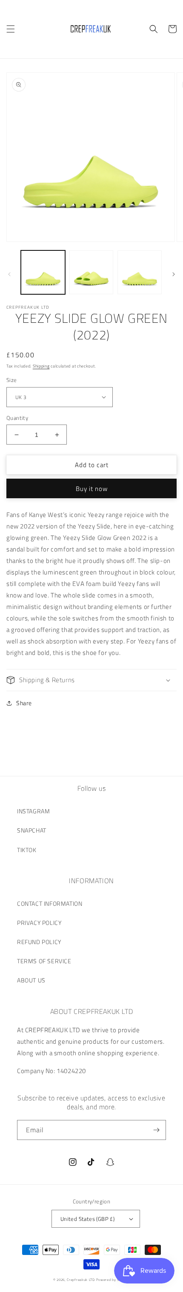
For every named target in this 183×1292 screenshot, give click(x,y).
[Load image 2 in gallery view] (91, 272)
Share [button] (24, 702)
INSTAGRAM (33, 811)
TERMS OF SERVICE (44, 960)
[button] (10, 29)
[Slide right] (173, 274)
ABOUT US (31, 980)
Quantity (17, 418)
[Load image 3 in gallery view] (139, 272)
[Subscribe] (156, 1130)
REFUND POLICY (39, 941)
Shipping (41, 366)
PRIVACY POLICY (39, 922)
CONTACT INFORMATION (49, 903)
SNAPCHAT (31, 830)
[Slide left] (9, 274)
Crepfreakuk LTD (81, 1279)
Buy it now (92, 489)
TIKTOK (27, 849)
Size (11, 380)
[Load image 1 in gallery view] (43, 272)
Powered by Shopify (113, 1279)
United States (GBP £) (87, 1218)
